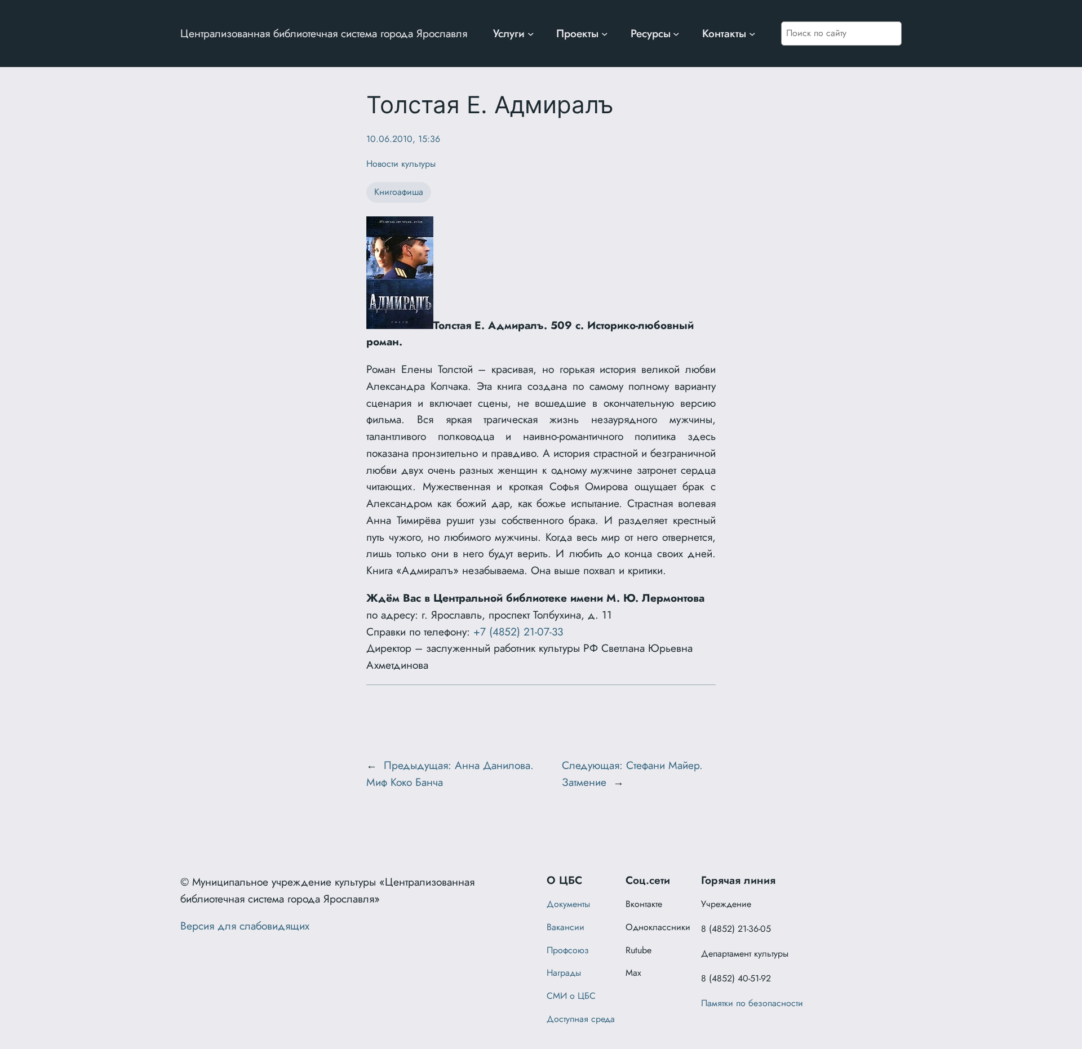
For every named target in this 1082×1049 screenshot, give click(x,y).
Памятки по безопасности (752, 1003)
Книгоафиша (398, 191)
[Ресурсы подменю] (676, 33)
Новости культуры (401, 163)
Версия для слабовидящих (244, 926)
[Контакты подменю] (752, 33)
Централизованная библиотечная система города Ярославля (323, 33)
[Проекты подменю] (604, 33)
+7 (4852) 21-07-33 (518, 631)
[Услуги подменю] (530, 33)
